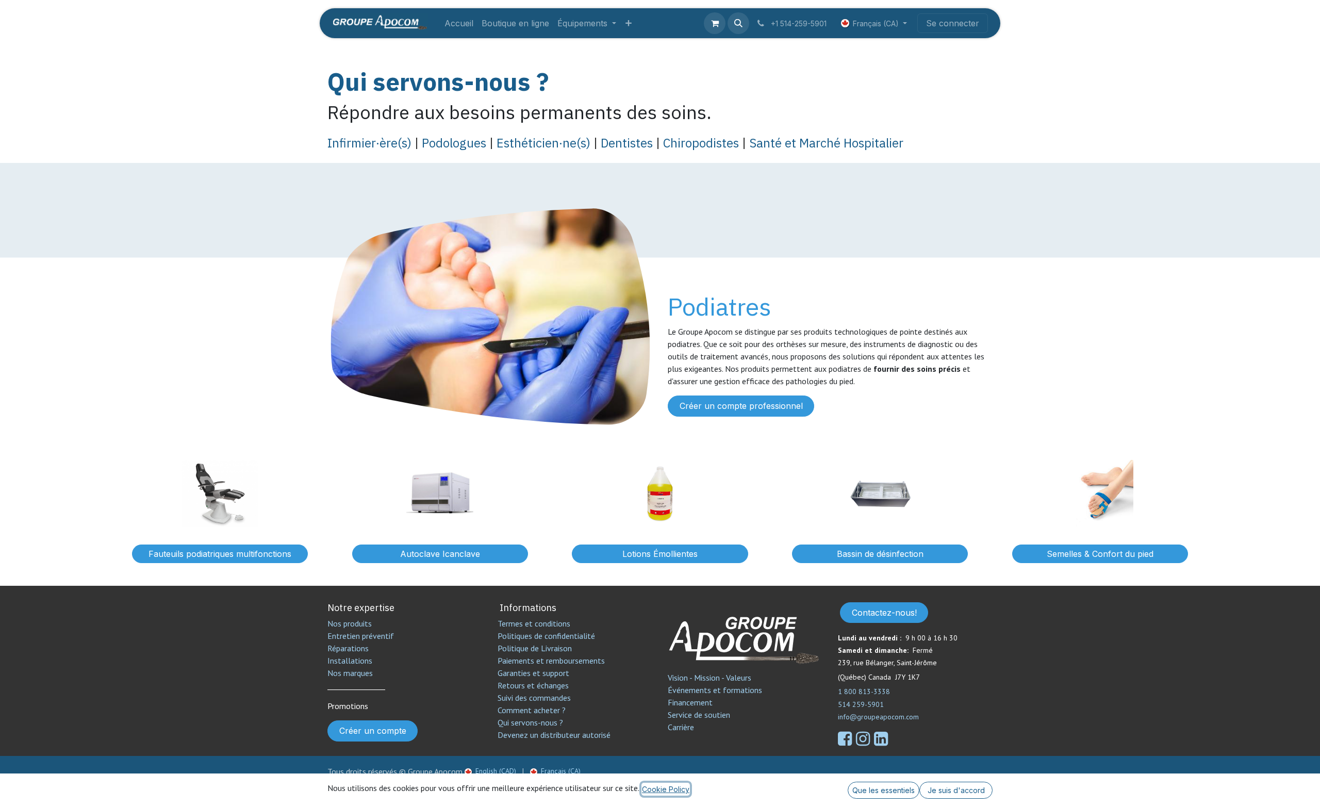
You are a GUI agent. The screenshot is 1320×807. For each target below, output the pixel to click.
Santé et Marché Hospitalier (824, 143)
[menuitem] (458, 23)
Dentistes (625, 143)
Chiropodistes (701, 143)
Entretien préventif (360, 636)
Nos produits (349, 623)
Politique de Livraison (535, 648)
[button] (738, 23)
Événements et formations (715, 690)
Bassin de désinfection (880, 554)
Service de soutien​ (699, 715)
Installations (349, 660)
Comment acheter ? (532, 710)
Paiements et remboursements (551, 660)
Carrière (681, 727)
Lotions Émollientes (660, 554)
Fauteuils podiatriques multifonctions (219, 554)
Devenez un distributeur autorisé (555, 735)
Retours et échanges (533, 685)
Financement (690, 702)
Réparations (348, 648)
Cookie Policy (665, 789)
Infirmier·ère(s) (371, 143)
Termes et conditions (534, 623)
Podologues (454, 143)
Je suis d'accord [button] (956, 790)
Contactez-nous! (884, 612)
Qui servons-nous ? (438, 81)
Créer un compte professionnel (741, 406)
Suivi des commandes (534, 698)
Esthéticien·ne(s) (543, 143)
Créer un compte (372, 731)
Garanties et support (533, 673)
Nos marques (350, 673)
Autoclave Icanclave (440, 554)
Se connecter (952, 23)
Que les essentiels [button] (883, 790)
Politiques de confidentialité (546, 636)
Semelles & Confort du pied (1100, 554)
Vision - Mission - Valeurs (709, 677)
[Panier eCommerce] (714, 23)
